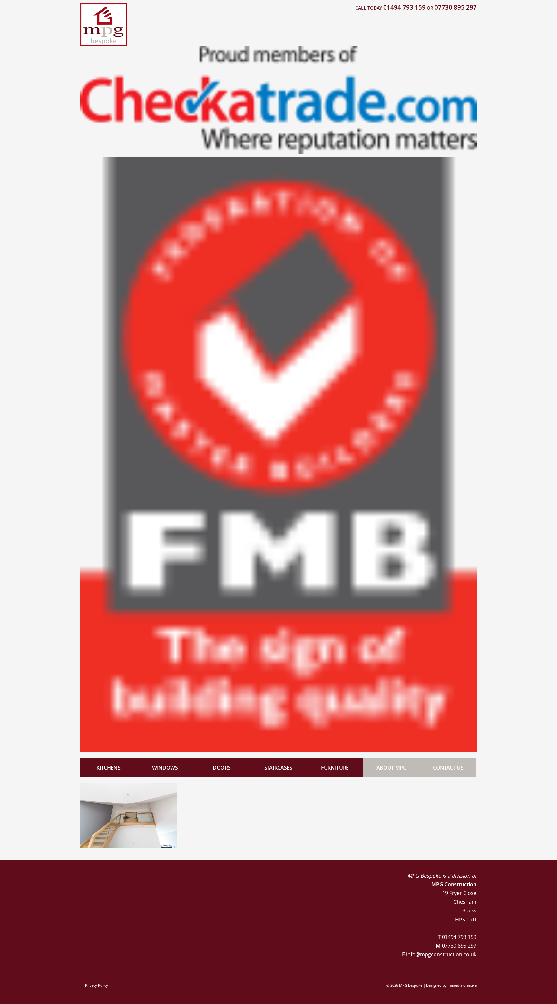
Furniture (335, 767)
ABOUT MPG (391, 767)
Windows (165, 767)
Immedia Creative (462, 985)
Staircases (278, 767)
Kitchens (108, 767)
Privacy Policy (96, 985)
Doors (221, 767)
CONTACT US (448, 767)
